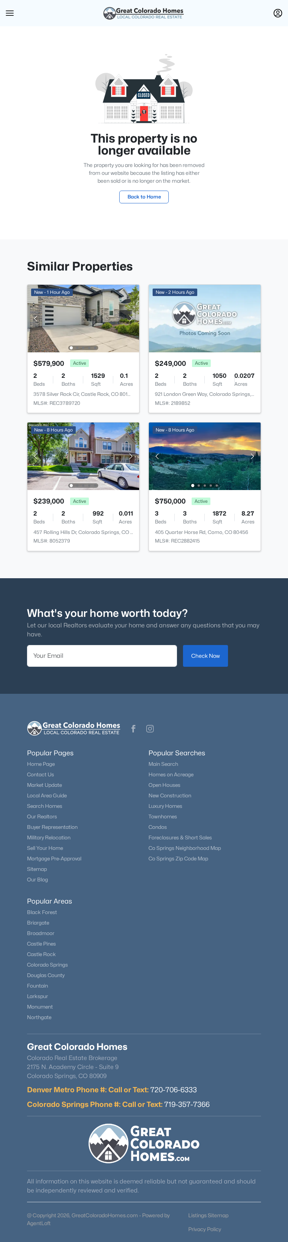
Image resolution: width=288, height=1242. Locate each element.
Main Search (163, 764)
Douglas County (45, 975)
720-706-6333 (173, 1089)
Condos (157, 827)
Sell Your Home (45, 848)
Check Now (205, 656)
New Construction (169, 795)
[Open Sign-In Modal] (278, 13)
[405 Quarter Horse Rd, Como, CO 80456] (205, 455)
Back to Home (144, 197)
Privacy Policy (204, 1229)
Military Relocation (48, 838)
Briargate (38, 923)
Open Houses (164, 785)
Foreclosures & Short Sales (180, 838)
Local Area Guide (47, 795)
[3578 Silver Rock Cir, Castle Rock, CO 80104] (83, 318)
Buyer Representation (52, 827)
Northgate (39, 1017)
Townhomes (162, 816)
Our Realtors (42, 816)
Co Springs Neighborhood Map (184, 848)
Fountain (37, 986)
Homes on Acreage (171, 774)
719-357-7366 (187, 1104)
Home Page (41, 764)
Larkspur (37, 996)
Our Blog (37, 880)
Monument (40, 1007)
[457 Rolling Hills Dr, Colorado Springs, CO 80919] (83, 455)
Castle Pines (41, 944)
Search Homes (44, 806)
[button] (9, 13)
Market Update (44, 785)
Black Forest (42, 912)
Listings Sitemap (208, 1215)
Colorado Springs (47, 965)
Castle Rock (41, 954)
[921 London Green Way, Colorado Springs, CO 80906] (205, 318)
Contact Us (40, 774)
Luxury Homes (165, 806)
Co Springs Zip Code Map (178, 859)
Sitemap (37, 869)
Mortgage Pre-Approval (54, 859)
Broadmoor (40, 933)
